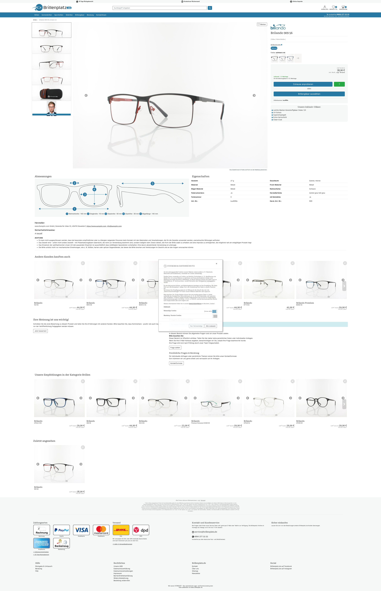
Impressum (167, 306)
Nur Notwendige (196, 326)
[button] (214, 311)
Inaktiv (215, 316)
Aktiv (214, 311)
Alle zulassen (211, 326)
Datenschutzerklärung (195, 303)
